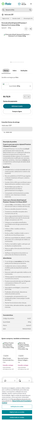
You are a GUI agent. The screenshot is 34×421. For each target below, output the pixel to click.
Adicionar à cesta (17, 106)
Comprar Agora (17, 111)
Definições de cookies (17, 406)
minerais (24, 160)
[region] (17, 402)
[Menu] (31, 4)
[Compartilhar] (30, 29)
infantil (27, 149)
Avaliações (24, 70)
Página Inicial (5, 18)
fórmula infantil (16, 200)
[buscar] (30, 10)
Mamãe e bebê (16, 18)
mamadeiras (18, 261)
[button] (17, 47)
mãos (11, 204)
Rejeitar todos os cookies (17, 412)
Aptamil (28, 325)
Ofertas (6, 70)
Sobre (14, 70)
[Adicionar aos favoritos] (26, 29)
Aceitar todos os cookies (17, 417)
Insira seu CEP (7, 125)
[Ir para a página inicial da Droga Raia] (6, 4)
